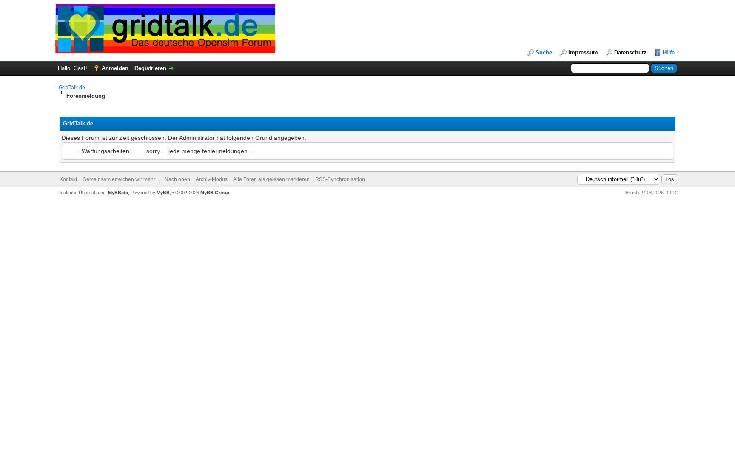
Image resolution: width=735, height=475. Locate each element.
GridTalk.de (72, 88)
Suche (544, 52)
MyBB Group (214, 192)
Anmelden (115, 68)
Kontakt (68, 179)
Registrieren (150, 68)
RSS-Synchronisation (340, 179)
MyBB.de (118, 192)
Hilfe (669, 52)
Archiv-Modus (212, 179)
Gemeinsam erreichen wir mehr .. (121, 179)
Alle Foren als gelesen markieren (271, 179)
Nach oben (177, 179)
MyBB (163, 192)
